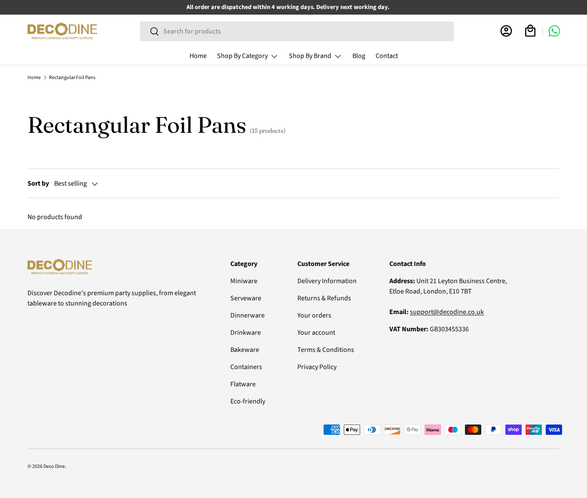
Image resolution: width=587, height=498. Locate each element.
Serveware (245, 298)
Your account (316, 332)
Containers (246, 367)
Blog (358, 56)
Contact (387, 56)
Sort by (38, 183)
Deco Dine (54, 466)
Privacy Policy (316, 367)
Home (198, 56)
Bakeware (244, 349)
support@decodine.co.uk (447, 312)
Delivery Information (327, 281)
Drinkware (245, 332)
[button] (530, 30)
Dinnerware (247, 315)
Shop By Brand (310, 56)
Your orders (314, 315)
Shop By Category (242, 56)
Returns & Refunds (324, 298)
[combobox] (296, 31)
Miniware (243, 281)
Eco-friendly (247, 401)
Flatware (243, 384)
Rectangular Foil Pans (72, 77)
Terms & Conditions (325, 349)
